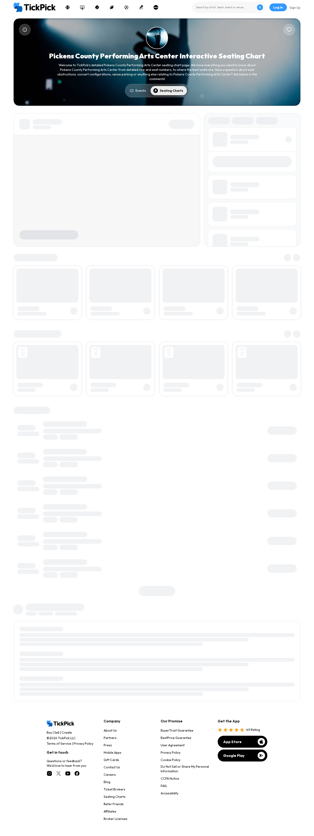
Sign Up (295, 8)
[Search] (260, 7)
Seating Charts (115, 797)
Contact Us (112, 767)
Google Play (234, 755)
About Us (110, 730)
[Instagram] (49, 773)
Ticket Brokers (114, 789)
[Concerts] (141, 7)
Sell (56, 732)
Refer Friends (114, 804)
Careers (110, 775)
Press (108, 745)
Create (67, 732)
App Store (232, 741)
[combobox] (229, 7)
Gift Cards (111, 760)
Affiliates (110, 811)
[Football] (111, 7)
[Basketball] (82, 7)
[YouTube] (68, 773)
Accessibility (169, 793)
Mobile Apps (112, 752)
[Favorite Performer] (289, 29)
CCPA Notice (170, 778)
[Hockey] (97, 7)
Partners (110, 738)
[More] (155, 7)
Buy (49, 732)
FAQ (164, 786)
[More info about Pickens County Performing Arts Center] (25, 29)
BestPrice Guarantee (176, 738)
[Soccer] (126, 7)
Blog (107, 782)
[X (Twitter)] (58, 773)
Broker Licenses (115, 819)
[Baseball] (67, 7)
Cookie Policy (170, 760)
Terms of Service (59, 743)
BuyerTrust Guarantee (177, 730)
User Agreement (173, 745)
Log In (278, 7)
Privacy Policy (83, 743)
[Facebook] (77, 773)
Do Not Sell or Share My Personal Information (185, 768)
